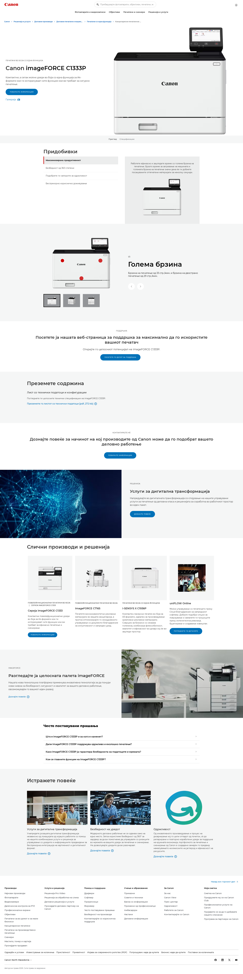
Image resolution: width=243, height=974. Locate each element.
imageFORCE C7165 (87, 608)
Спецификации (127, 139)
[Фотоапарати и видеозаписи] (106, 12)
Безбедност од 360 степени (60, 168)
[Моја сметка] (236, 5)
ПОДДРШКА (121, 331)
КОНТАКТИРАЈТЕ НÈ (121, 433)
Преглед (113, 139)
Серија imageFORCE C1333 (45, 610)
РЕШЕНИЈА (135, 484)
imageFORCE (14, 668)
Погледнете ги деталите (186, 631)
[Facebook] (215, 960)
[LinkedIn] (222, 960)
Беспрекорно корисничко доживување (66, 183)
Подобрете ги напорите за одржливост (66, 175)
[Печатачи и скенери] (146, 12)
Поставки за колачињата (201, 952)
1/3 (129, 257)
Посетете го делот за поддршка (120, 357)
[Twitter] (229, 960)
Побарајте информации (22, 92)
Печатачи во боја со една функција (24, 60)
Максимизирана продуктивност (63, 160)
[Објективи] (121, 12)
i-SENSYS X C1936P (134, 608)
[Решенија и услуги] (169, 12)
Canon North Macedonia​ (17, 960)
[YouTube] (236, 960)
